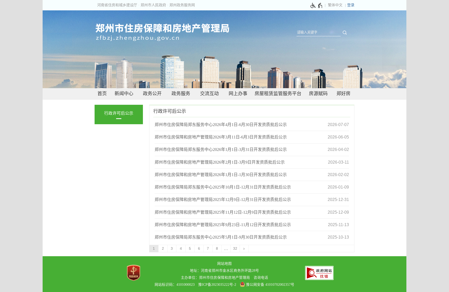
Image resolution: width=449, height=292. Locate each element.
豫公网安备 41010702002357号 (269, 285)
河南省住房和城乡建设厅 (117, 5)
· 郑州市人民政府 (152, 5)
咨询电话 (261, 278)
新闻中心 (124, 93)
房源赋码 (318, 93)
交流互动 (209, 93)
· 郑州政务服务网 (181, 5)
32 (235, 249)
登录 (350, 5)
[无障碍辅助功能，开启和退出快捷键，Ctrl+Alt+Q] (316, 5)
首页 (102, 93)
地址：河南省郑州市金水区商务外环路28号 (224, 271)
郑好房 (343, 93)
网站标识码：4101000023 (175, 285)
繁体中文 (335, 5)
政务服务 (180, 93)
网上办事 (238, 93)
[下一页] (244, 248)
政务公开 (152, 93)
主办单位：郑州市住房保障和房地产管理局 (215, 278)
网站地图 (224, 264)
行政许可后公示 (118, 113)
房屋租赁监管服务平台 (278, 93)
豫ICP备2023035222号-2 (217, 285)
